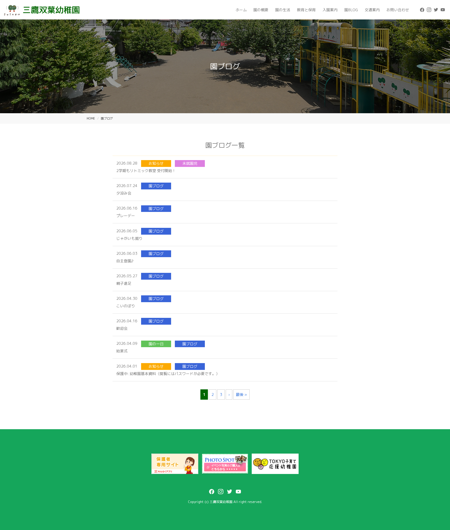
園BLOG (351, 9)
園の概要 (260, 9)
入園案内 (330, 9)
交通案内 (372, 9)
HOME (91, 118)
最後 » (241, 394)
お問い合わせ (397, 9)
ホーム (241, 9)
